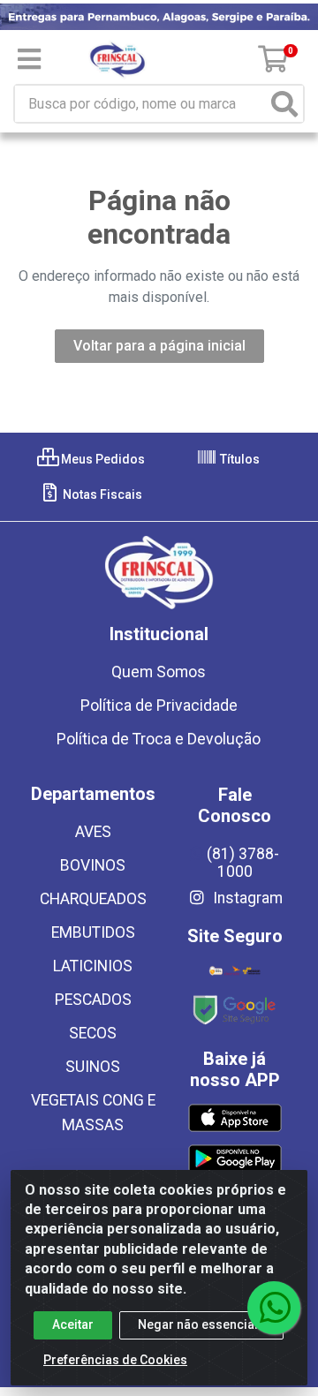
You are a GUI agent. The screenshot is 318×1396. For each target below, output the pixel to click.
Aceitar (73, 1324)
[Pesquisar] (284, 104)
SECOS (93, 1033)
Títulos (238, 459)
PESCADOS (93, 999)
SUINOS (92, 1066)
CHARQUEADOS (93, 899)
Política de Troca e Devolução (159, 739)
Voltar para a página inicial (159, 345)
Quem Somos (158, 672)
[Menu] (29, 59)
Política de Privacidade (159, 705)
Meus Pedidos (101, 459)
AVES (93, 832)
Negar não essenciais (201, 1324)
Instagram (246, 898)
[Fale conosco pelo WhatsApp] (273, 1307)
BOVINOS (92, 865)
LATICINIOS (92, 966)
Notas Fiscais (101, 494)
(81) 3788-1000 (243, 862)
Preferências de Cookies (115, 1360)
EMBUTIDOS (93, 932)
